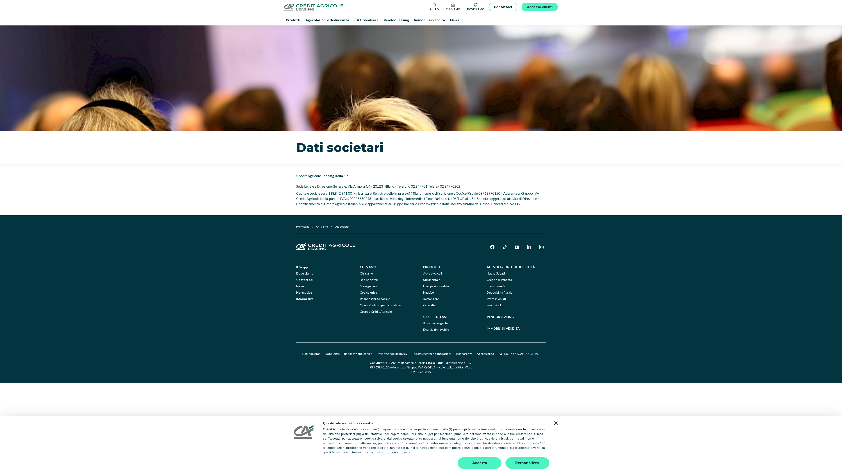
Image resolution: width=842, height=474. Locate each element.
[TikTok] (504, 247)
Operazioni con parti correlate (380, 305)
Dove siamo (304, 273)
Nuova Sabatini (497, 273)
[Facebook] (492, 247)
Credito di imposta (499, 280)
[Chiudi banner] (556, 423)
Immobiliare (431, 299)
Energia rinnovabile (436, 286)
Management (369, 286)
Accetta (479, 463)
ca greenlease (435, 317)
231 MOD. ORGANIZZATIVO (519, 354)
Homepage (302, 226)
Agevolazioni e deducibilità (511, 267)
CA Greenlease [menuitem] (366, 20)
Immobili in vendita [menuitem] (429, 20)
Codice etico (368, 292)
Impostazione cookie (358, 354)
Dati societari (369, 280)
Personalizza (527, 463)
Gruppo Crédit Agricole (376, 311)
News (300, 286)
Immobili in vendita (503, 328)
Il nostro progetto (435, 323)
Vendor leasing (500, 317)
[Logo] (355, 7)
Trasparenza (463, 354)
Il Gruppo (303, 267)
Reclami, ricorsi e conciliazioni (431, 354)
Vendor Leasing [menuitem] (396, 20)
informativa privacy (396, 452)
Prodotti (431, 267)
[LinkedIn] (529, 247)
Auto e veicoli (432, 273)
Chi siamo (322, 226)
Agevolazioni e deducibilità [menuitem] (327, 20)
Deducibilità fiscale (499, 292)
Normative (304, 292)
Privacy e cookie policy (392, 354)
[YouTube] (516, 247)
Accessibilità (485, 354)
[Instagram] (541, 247)
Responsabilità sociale (375, 299)
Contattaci (304, 280)
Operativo (430, 305)
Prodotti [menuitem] (293, 20)
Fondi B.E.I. (494, 305)
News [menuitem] (454, 20)
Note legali (332, 354)
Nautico (428, 292)
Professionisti (496, 299)
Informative (304, 299)
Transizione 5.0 (497, 286)
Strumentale (431, 280)
